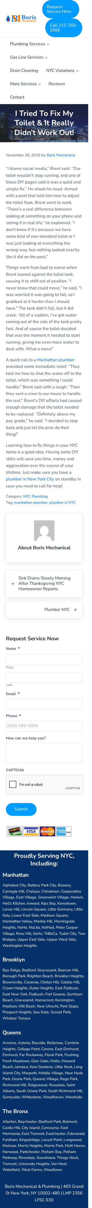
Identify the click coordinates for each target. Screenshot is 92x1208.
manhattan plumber (31, 502)
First (9, 667)
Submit (21, 809)
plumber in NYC (62, 502)
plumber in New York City (30, 479)
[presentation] (45, 785)
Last (9, 685)
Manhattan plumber (56, 360)
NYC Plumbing (35, 496)
